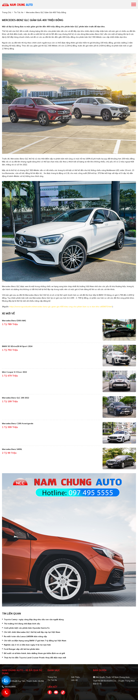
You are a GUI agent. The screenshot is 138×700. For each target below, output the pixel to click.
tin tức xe (18, 12)
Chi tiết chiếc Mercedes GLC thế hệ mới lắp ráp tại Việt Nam (32, 632)
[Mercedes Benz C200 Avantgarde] (119, 433)
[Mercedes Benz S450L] (119, 458)
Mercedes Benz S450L (12, 449)
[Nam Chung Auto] (17, 4)
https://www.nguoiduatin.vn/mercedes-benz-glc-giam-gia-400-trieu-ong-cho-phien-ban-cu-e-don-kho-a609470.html (60, 306)
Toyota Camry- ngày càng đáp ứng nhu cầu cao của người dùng (34, 619)
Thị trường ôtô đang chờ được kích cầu (22, 623)
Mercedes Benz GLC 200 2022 (15, 398)
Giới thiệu (75, 677)
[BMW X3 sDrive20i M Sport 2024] (119, 355)
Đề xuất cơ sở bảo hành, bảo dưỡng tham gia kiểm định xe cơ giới (34, 653)
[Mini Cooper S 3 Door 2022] (119, 381)
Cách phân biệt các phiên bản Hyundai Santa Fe (26, 628)
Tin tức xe (52, 680)
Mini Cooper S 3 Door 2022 (14, 372)
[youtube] (56, 692)
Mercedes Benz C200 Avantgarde (17, 423)
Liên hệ (74, 680)
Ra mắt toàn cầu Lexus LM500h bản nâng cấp (25, 636)
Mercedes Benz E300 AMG (14, 320)
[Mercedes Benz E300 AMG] (119, 330)
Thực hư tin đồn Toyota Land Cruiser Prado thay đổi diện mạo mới (35, 657)
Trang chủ (52, 677)
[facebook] (51, 692)
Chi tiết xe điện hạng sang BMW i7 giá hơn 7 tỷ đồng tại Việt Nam (35, 640)
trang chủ (6, 12)
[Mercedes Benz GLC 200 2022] (119, 407)
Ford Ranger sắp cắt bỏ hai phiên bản (21, 649)
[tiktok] (61, 692)
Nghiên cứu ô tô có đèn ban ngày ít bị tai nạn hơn (27, 645)
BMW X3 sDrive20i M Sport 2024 (17, 346)
